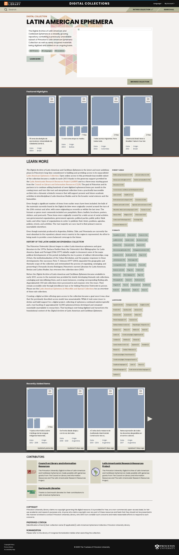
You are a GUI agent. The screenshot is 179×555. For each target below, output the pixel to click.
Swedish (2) (145, 344)
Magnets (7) (116, 285)
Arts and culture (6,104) (142, 175)
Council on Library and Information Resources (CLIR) (58, 184)
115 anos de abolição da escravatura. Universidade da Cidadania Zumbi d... (40, 141)
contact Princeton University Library (61, 514)
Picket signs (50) (132, 260)
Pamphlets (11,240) (119, 235)
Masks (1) (135, 290)
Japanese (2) (135, 344)
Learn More (35, 59)
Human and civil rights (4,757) (122, 180)
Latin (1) (132, 364)
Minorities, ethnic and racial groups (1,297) (125, 210)
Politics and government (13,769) (122, 175)
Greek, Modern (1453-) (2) (120, 344)
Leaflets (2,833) (117, 240)
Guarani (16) (133, 320)
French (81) (116, 310)
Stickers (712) (117, 245)
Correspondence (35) (119, 265)
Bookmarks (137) (131, 255)
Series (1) (144, 290)
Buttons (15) (116, 275)
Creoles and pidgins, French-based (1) (123, 354)
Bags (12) (140, 275)
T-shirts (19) (139, 270)
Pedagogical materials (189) (141, 250)
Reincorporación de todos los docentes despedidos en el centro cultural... (131, 433)
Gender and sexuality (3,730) (142, 180)
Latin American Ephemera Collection (43, 176)
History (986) (117, 215)
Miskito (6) (136, 330)
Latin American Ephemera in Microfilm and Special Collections (66, 289)
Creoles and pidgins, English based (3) (132, 335)
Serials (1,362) (129, 240)
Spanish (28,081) (118, 305)
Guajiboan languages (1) (120, 364)
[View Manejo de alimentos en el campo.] (115, 52)
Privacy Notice (8, 547)
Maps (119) (142, 255)
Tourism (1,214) (145, 210)
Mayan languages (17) (119, 320)
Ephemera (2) (126, 290)
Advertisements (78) (119, 260)
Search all (169, 9)
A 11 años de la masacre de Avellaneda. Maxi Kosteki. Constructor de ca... (100, 433)
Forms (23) (142, 265)
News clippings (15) (129, 275)
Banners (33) (132, 265)
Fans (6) (125, 285)
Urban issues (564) (140, 215)
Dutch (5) (144, 330)
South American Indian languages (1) (139, 369)
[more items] (150, 418)
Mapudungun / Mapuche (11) (141, 325)
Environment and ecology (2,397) (122, 200)
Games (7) (129, 280)
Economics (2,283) (141, 200)
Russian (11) (116, 330)
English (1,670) (144, 305)
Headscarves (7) (139, 280)
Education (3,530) (118, 185)
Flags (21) (130, 270)
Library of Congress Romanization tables (58, 533)
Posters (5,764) (143, 235)
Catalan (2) (116, 340)
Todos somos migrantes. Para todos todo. (105, 139)
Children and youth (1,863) (121, 205)
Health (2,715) (129, 195)
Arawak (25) (127, 315)
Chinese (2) (136, 340)
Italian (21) (138, 315)
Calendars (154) (118, 255)
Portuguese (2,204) (131, 305)
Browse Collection (140, 82)
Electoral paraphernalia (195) (121, 250)
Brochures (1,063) (142, 240)
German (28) (117, 315)
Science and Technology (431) (122, 220)
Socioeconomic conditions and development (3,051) (128, 190)
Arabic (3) (116, 335)
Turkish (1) (116, 374)
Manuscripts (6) (135, 285)
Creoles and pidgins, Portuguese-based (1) (125, 359)
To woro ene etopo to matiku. (73, 138)
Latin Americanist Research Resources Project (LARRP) (54, 182)
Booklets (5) (146, 285)
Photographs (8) (117, 280)
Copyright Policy (9, 544)
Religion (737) (128, 215)
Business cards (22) (118, 270)
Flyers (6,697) (132, 235)
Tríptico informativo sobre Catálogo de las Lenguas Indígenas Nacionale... (39, 433)
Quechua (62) (127, 310)
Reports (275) (140, 245)
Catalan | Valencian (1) (129, 349)
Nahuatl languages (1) (119, 369)
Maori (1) (141, 364)
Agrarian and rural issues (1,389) (141, 205)
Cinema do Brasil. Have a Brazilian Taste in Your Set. (136, 139)
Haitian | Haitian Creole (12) (121, 325)
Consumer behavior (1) (120, 224)
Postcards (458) (129, 245)
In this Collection (141, 9)
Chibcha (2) (126, 340)
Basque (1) (116, 349)
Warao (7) (127, 330)
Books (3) (116, 290)
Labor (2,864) (117, 195)
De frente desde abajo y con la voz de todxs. (69, 431)
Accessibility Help (9, 549)
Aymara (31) (138, 310)
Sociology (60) (138, 220)
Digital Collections (89, 3)
